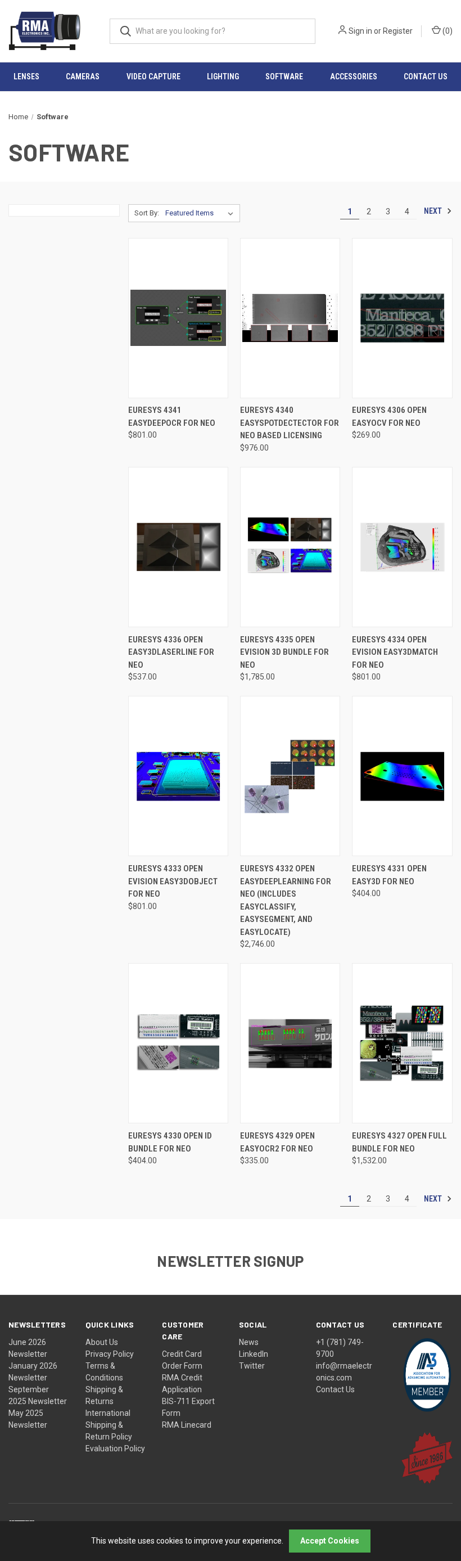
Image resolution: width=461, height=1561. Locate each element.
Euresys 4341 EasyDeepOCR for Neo (171, 416)
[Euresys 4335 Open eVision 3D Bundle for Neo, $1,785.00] (290, 547)
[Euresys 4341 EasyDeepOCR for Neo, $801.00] (178, 318)
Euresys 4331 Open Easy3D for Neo (389, 875)
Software (284, 76)
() (447, 30)
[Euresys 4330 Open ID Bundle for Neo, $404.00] (178, 1043)
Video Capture (153, 76)
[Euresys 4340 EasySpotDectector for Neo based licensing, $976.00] (290, 318)
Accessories (353, 76)
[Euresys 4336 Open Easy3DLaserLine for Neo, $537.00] (178, 547)
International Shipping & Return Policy (108, 1425)
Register (398, 30)
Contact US (426, 76)
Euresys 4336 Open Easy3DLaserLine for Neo (171, 652)
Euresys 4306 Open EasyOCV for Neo (389, 416)
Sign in (360, 30)
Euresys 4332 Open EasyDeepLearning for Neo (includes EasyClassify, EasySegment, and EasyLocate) (285, 900)
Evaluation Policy (115, 1448)
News (249, 1342)
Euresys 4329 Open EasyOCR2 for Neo (277, 1142)
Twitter (252, 1365)
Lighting (223, 76)
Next (434, 210)
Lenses (26, 76)
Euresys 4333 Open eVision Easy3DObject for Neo (173, 881)
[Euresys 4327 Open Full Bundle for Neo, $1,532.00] (402, 1043)
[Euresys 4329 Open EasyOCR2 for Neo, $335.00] (290, 1043)
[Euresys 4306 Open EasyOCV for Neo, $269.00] (402, 318)
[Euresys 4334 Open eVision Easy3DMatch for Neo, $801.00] (402, 547)
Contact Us (335, 1389)
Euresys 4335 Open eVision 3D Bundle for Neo (284, 652)
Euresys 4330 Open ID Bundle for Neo (170, 1142)
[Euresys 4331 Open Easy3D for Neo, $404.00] (402, 776)
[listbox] (201, 213)
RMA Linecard (186, 1424)
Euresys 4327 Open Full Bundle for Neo (399, 1142)
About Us (101, 1342)
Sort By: (146, 213)
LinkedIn (253, 1353)
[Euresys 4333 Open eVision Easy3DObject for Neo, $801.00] (178, 776)
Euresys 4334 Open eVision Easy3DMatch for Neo (395, 652)
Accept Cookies (329, 1540)
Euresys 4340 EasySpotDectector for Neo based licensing (289, 422)
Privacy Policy (109, 1353)
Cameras (83, 76)
